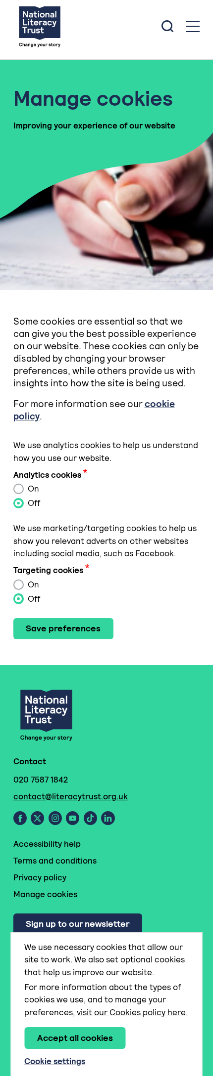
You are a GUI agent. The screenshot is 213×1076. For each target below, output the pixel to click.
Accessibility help (47, 843)
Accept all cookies (75, 1037)
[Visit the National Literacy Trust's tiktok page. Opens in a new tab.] (90, 818)
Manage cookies (45, 894)
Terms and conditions (55, 860)
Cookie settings (54, 1061)
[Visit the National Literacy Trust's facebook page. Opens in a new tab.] (20, 818)
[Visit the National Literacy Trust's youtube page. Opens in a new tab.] (72, 818)
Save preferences (63, 628)
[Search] (167, 26)
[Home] (39, 26)
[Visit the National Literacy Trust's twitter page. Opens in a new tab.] (37, 818)
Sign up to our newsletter (77, 923)
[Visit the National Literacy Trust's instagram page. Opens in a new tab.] (55, 818)
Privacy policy (39, 877)
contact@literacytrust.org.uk (70, 796)
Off (33, 502)
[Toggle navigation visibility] (193, 26)
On (32, 488)
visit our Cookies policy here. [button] (132, 1012)
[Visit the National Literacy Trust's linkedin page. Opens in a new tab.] (108, 818)
